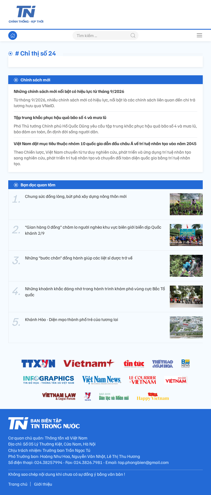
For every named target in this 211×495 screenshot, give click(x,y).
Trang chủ (17, 484)
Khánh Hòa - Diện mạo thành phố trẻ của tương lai (71, 319)
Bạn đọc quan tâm (38, 184)
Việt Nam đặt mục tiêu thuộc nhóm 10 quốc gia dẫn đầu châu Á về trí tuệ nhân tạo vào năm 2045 (105, 143)
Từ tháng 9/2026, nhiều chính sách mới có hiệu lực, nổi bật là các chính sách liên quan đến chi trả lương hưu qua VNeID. (104, 102)
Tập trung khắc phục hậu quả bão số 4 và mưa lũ (60, 117)
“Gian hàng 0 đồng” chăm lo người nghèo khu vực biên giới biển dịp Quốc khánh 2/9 (93, 230)
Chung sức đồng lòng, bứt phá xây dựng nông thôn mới (76, 196)
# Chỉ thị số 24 (35, 52)
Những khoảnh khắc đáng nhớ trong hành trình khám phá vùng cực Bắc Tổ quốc (95, 291)
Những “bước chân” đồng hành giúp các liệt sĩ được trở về (78, 258)
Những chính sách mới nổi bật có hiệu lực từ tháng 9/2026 (69, 91)
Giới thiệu (43, 484)
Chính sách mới (35, 79)
